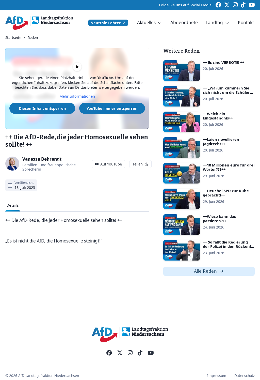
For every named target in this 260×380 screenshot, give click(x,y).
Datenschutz (244, 375)
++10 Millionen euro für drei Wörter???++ (228, 167)
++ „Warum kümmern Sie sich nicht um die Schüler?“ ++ (228, 92)
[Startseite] (39, 23)
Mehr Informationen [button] (77, 96)
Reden (33, 38)
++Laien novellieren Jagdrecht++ (221, 141)
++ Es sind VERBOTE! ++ (223, 62)
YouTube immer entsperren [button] (112, 108)
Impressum (216, 375)
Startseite (13, 38)
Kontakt (246, 22)
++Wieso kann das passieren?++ (219, 218)
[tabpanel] (77, 231)
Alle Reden (205, 271)
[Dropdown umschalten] (160, 23)
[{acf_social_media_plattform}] (109, 353)
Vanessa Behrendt (42, 159)
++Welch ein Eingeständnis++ (218, 116)
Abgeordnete (184, 22)
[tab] (12, 205)
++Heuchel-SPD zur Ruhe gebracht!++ (226, 193)
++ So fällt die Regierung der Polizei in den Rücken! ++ (227, 246)
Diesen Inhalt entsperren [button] (42, 108)
